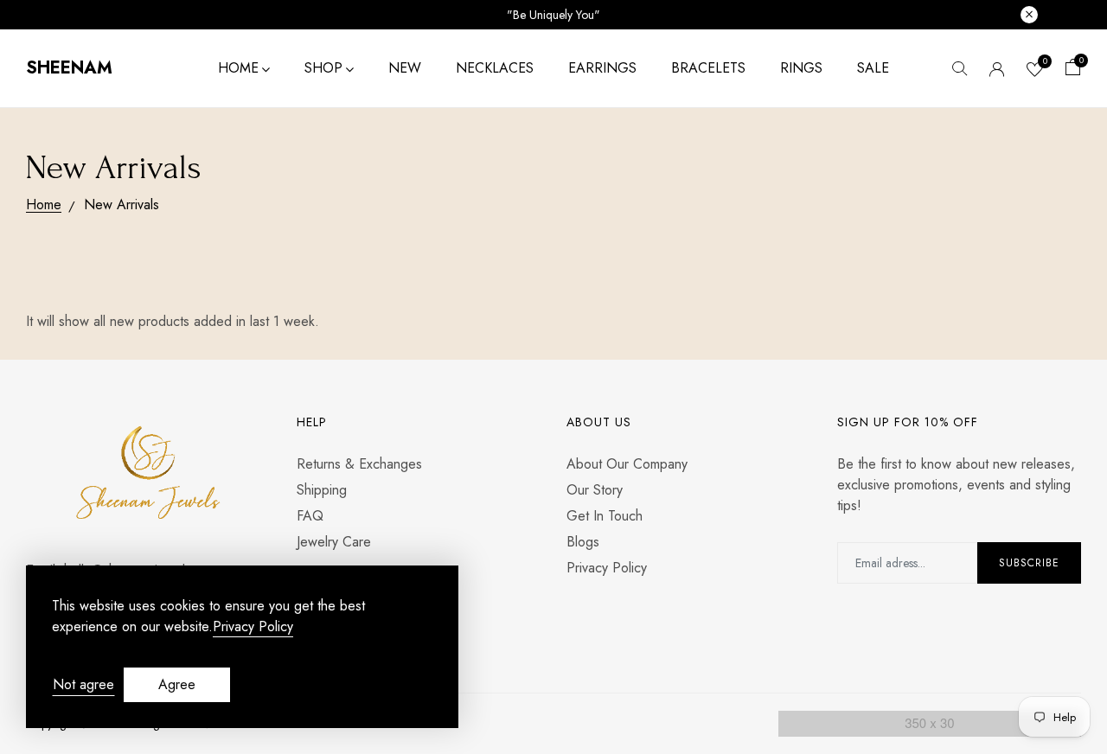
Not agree (83, 684)
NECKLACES (495, 68)
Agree (176, 684)
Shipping (322, 490)
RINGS (801, 68)
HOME (238, 68)
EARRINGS (602, 68)
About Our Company (627, 464)
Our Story (594, 490)
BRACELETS (708, 68)
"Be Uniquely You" (553, 14)
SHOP (323, 68)
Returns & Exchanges (359, 464)
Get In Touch (604, 516)
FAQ (310, 516)
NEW (404, 68)
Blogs (582, 542)
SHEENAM (69, 67)
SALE (873, 68)
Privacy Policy (606, 568)
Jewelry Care (334, 542)
